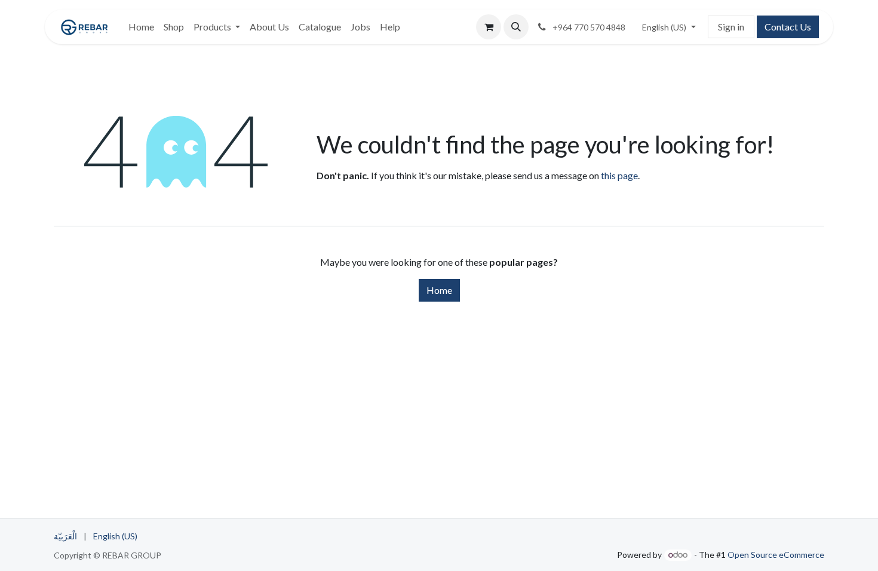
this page (619, 175)
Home (439, 290)
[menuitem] (141, 27)
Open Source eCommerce (775, 554)
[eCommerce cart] (488, 26)
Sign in (731, 26)
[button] (516, 26)
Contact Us (788, 26)
